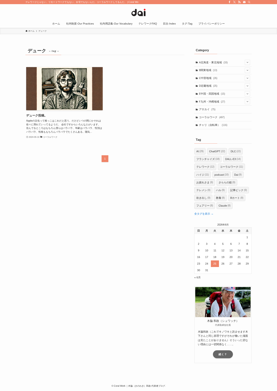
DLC (236, 151)
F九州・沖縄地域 (212, 101)
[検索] (249, 2)
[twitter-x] (234, 2)
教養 (220, 197)
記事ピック (238, 190)
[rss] (239, 2)
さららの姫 (227, 182)
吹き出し (203, 197)
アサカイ (207, 109)
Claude (224, 205)
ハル (220, 190)
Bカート (236, 197)
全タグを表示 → (203, 213)
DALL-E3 (233, 159)
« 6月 (197, 277)
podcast (221, 174)
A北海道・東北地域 (213, 62)
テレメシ (203, 190)
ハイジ (202, 174)
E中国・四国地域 (212, 93)
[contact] (244, 2)
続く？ (223, 354)
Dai (238, 174)
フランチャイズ (208, 159)
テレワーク (205, 166)
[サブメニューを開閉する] (247, 62)
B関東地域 (208, 70)
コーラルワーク (212, 117)
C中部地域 (208, 78)
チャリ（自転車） (213, 124)
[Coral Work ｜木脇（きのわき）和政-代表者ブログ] (138, 12)
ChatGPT (217, 151)
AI (200, 151)
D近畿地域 (208, 85)
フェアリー (204, 205)
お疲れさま (204, 182)
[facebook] (229, 2)
